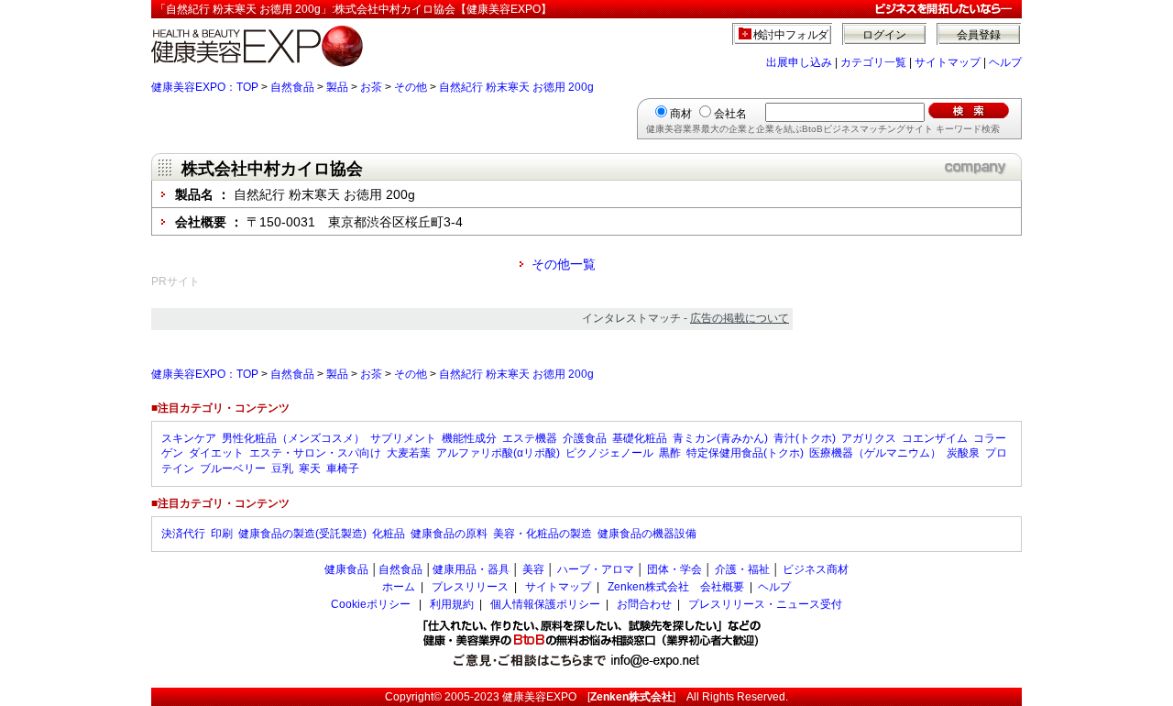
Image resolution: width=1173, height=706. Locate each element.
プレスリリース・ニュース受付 (765, 604)
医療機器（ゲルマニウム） (875, 453)
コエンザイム (935, 438)
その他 (410, 87)
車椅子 (342, 468)
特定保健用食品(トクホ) (745, 453)
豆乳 (282, 468)
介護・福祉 (742, 569)
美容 (533, 569)
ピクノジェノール (609, 453)
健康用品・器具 (471, 569)
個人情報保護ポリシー (545, 604)
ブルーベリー (233, 468)
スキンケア (188, 438)
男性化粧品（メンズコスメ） (293, 438)
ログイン (884, 34)
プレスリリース (470, 586)
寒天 (310, 468)
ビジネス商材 (816, 569)
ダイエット (216, 453)
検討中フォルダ (791, 34)
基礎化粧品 (639, 438)
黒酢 (670, 453)
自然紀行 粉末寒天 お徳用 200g (516, 87)
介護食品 (585, 438)
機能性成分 (469, 438)
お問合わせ (644, 604)
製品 (337, 87)
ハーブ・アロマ (595, 569)
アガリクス (868, 438)
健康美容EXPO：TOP (204, 87)
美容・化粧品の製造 (542, 533)
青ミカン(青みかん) (720, 438)
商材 (681, 113)
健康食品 (346, 569)
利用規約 (452, 604)
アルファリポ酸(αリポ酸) (498, 453)
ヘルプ (1005, 62)
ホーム (398, 586)
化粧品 (388, 533)
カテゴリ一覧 (873, 62)
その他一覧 (564, 264)
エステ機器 (529, 438)
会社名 (730, 113)
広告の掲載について (739, 318)
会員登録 (979, 34)
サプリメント (403, 438)
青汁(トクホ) (804, 438)
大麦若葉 (409, 453)
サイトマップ (948, 62)
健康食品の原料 (449, 533)
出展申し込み (799, 62)
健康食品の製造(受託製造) (302, 533)
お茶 (371, 87)
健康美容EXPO (539, 696)
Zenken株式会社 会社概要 (676, 586)
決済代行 (183, 533)
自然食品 (292, 87)
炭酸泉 (963, 453)
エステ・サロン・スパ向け (315, 453)
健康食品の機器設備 (646, 533)
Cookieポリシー (371, 604)
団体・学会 (674, 569)
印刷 (222, 533)
